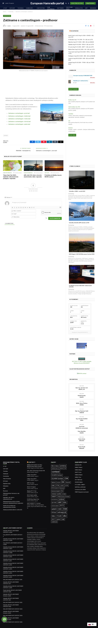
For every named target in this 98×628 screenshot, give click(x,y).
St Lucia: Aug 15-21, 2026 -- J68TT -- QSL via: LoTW (80, 47)
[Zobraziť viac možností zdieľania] (93, 26)
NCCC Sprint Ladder (32, 495)
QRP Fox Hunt (30, 482)
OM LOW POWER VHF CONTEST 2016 (12, 579)
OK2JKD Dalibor (79, 482)
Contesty (31, 462)
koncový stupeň (56, 491)
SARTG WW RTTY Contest (34, 503)
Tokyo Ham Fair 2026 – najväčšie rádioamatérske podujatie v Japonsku (10, 176)
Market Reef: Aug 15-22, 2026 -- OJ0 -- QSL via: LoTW (81, 49)
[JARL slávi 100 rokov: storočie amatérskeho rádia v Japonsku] (33, 165)
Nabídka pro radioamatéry (80, 80)
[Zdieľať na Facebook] (86, 26)
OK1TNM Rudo (78, 479)
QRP (86, 8)
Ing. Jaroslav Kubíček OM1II (81, 419)
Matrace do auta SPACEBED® (82, 363)
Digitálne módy (69, 8)
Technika (21, 8)
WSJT (53, 519)
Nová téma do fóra (77, 3)
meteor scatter (56, 494)
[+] (34, 207)
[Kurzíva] (14, 207)
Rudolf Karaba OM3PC (82, 396)
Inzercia (70, 127)
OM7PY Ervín (78, 472)
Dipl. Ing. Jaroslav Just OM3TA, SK (82, 388)
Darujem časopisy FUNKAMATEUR (82, 75)
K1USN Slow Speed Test (33, 499)
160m (56, 466)
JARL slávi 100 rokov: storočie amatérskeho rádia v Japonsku (33, 176)
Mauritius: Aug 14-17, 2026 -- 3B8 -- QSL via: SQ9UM (81, 42)
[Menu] (3, 3)
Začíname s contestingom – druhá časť (19, 116)
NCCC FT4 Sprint (31, 487)
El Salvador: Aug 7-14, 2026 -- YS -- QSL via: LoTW (80, 39)
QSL (65, 502)
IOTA (66, 485)
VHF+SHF (12, 8)
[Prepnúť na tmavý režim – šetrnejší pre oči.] (68, 3)
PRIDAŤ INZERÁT (73, 89)
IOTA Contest (55, 488)
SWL (53, 516)
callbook (61, 468)
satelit (54, 509)
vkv (65, 515)
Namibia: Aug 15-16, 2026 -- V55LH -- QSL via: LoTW (81, 44)
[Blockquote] (25, 207)
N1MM (64, 494)
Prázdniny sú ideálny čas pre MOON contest (53, 176)
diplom (54, 482)
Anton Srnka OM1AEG (81, 439)
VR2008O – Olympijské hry (23, 150)
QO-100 (54, 502)
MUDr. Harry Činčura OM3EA (81, 404)
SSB (65, 509)
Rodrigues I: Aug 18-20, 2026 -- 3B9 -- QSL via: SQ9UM (81, 56)
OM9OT (54, 496)
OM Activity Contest (64, 496)
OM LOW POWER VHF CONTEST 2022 (12, 602)
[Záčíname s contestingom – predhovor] (33, 49)
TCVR (59, 516)
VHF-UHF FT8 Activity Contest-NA (36, 470)
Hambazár (29, 8)
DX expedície (74, 31)
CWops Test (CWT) (31, 474)
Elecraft (68, 482)
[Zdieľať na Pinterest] (91, 26)
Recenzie (93, 8)
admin (9, 25)
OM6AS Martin (78, 470)
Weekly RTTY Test (31, 491)
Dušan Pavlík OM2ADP (81, 447)
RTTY (62, 505)
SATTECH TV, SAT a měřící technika (81, 361)
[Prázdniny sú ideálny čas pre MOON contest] (54, 165)
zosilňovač (54, 521)
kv (62, 491)
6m (53, 466)
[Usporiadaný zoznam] (21, 207)
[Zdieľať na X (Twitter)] (88, 26)
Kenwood (62, 488)
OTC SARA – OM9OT (80, 484)
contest (6, 135)
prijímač (61, 499)
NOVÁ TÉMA (72, 135)
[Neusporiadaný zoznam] (23, 207)
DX (63, 482)
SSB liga (54, 512)
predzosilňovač (55, 499)
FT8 (57, 485)
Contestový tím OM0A (80, 489)
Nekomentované (39, 25)
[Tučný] (12, 207)
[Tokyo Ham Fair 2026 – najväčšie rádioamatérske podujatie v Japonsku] (12, 165)
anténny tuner (55, 468)
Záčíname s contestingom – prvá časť (46, 150)
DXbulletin (79, 8)
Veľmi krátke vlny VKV (74, 107)
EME (53, 485)
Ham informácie (51, 8)
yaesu (58, 519)
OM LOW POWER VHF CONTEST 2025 (12, 622)
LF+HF (5, 8)
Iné (69, 120)
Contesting (41, 8)
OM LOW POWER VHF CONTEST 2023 (12, 609)
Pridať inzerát (90, 3)
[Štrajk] (19, 207)
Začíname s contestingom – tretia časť (19, 119)
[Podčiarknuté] (17, 207)
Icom (62, 485)
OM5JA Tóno (78, 477)
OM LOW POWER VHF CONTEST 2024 (12, 615)
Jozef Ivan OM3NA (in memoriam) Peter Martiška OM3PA (82, 430)
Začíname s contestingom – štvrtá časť (19, 121)
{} (31, 207)
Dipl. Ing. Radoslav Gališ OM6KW (81, 411)
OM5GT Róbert (78, 467)
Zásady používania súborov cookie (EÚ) (12, 509)
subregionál (62, 512)
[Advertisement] (33, 85)
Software (60, 8)
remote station (55, 505)
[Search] (66, 3)
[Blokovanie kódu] (27, 207)
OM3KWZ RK (78, 465)
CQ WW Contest (57, 478)
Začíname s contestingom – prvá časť (19, 113)
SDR (59, 509)
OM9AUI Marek (78, 474)
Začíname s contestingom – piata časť (19, 124)
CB (65, 468)
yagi (63, 519)
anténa (63, 466)
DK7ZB (58, 482)
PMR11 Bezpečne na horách (82, 492)
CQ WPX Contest (57, 475)
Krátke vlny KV (72, 100)
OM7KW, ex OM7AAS (80, 487)
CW (66, 478)
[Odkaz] (29, 207)
